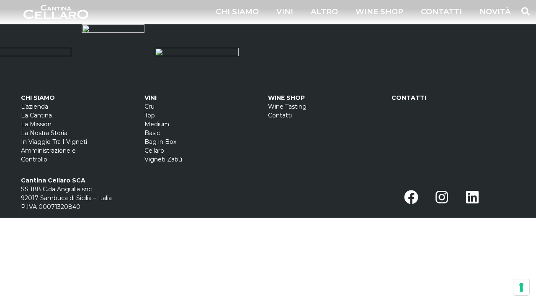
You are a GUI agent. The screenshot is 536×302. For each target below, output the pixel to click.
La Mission (36, 124)
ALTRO (324, 11)
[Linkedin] (472, 197)
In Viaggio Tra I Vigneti (54, 142)
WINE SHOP (379, 11)
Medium (156, 124)
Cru (149, 106)
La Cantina (36, 115)
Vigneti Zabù (163, 159)
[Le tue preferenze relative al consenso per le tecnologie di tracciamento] (521, 287)
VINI (284, 11)
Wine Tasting (287, 106)
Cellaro (154, 150)
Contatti (281, 115)
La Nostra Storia (44, 133)
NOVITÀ (494, 11)
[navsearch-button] (525, 10)
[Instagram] (442, 197)
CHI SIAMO (237, 11)
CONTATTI (441, 11)
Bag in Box (160, 142)
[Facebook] (411, 197)
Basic (152, 133)
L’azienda (34, 106)
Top (149, 115)
